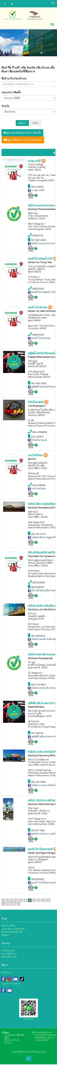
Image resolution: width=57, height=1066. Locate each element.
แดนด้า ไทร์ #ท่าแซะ (41, 338)
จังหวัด (5, 106)
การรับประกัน (8, 950)
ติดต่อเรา (5, 935)
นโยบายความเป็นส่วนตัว (13, 928)
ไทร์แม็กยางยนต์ (39, 440)
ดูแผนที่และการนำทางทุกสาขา (24, 140)
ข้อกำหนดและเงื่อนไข (11, 931)
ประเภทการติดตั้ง (11, 92)
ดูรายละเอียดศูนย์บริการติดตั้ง (23, 132)
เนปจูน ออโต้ (37, 190)
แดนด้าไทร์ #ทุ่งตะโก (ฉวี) (43, 292)
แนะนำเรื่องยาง (8, 953)
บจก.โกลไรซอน (38, 488)
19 (14, 903)
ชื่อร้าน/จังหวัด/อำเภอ (13, 78)
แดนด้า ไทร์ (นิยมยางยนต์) (43, 882)
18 (8, 903)
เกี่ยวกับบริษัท (8, 925)
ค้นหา (23, 123)
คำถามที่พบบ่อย (9, 956)
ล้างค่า (35, 123)
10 (48, 900)
